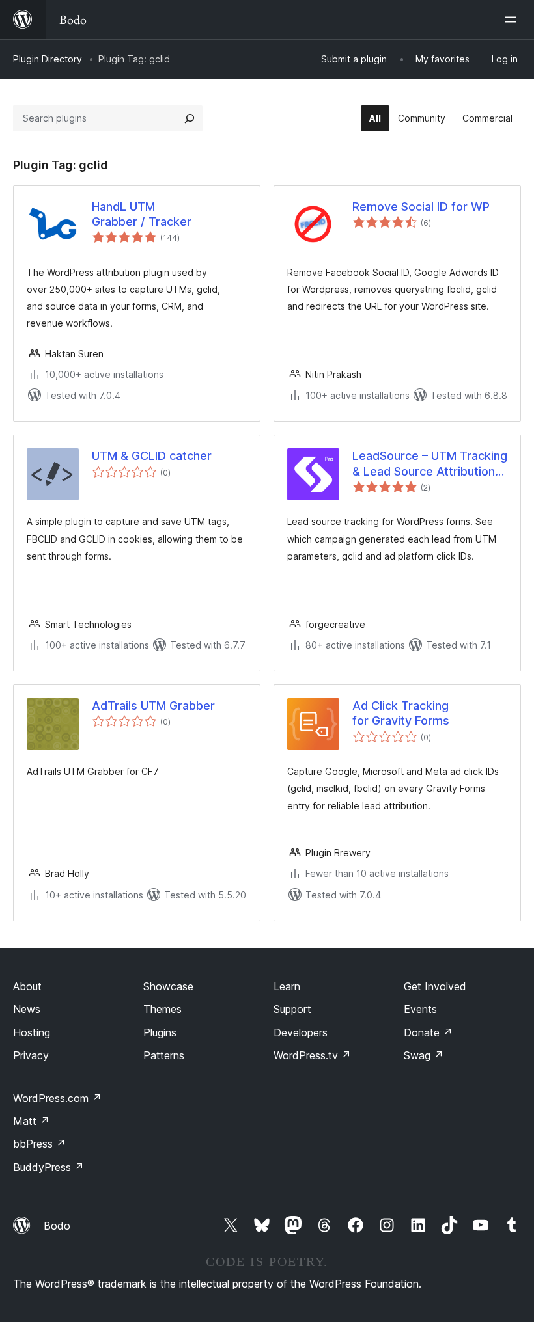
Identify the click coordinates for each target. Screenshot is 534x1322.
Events (420, 1009)
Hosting (31, 1032)
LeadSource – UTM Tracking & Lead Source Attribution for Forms (429, 464)
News (26, 1009)
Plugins (159, 1032)
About (27, 986)
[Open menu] (513, 19)
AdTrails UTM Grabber (153, 705)
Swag (423, 1055)
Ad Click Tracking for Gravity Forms (400, 713)
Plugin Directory (47, 58)
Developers (301, 1032)
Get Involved (435, 986)
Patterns (163, 1055)
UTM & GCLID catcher (152, 456)
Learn (287, 986)
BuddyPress (48, 1167)
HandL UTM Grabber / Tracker (141, 214)
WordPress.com (57, 1098)
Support (292, 1009)
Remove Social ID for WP (421, 206)
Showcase (168, 986)
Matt (31, 1120)
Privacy (31, 1055)
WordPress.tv (312, 1055)
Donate (428, 1032)
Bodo (57, 1225)
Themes (162, 1009)
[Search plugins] (189, 118)
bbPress (39, 1143)
